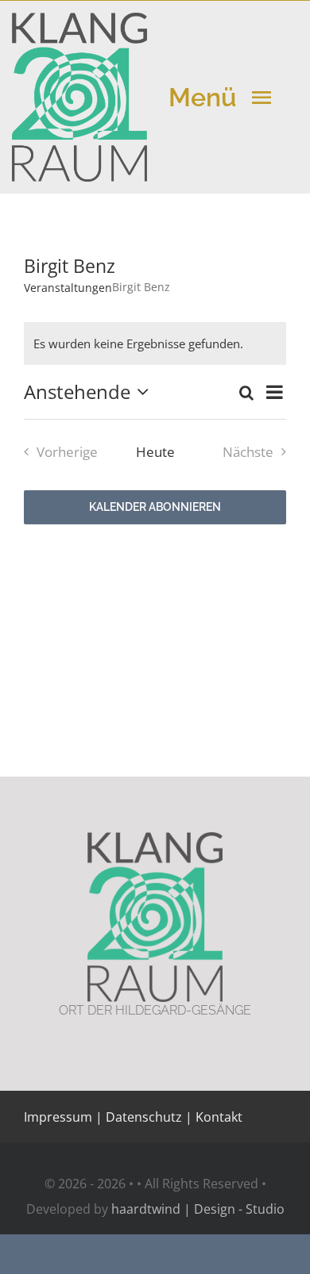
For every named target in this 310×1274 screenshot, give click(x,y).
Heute (155, 452)
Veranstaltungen (68, 287)
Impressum (58, 1117)
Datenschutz (144, 1117)
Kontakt (217, 1117)
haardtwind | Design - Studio (198, 1209)
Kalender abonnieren (155, 507)
